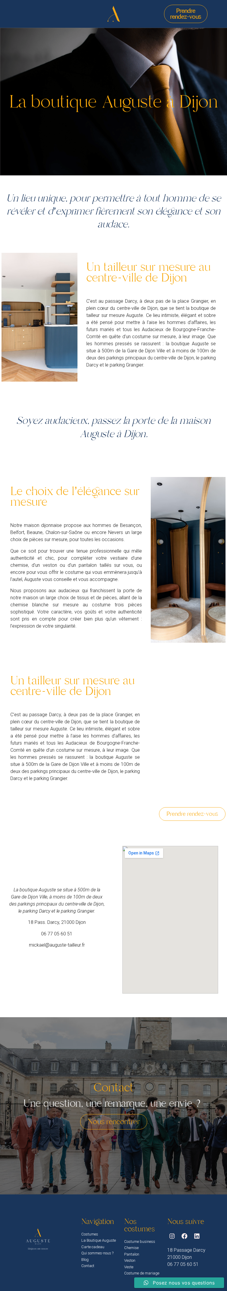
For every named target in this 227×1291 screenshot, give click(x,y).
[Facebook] (184, 1236)
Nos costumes (139, 1225)
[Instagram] (172, 1236)
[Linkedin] (197, 1236)
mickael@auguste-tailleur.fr (57, 945)
